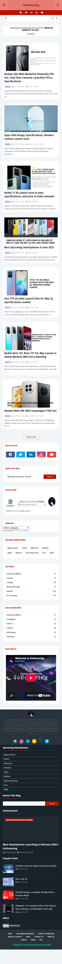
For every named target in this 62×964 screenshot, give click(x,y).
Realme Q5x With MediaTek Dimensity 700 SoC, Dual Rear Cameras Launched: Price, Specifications (29, 77)
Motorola (34, 548)
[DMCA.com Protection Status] (11, 927)
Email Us (51, 937)
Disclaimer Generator (25, 934)
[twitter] (26, 12)
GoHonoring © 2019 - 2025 (39, 945)
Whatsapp (31, 632)
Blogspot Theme (21, 945)
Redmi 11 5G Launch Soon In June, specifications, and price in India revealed (29, 194)
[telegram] (40, 740)
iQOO (52, 553)
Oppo (9, 553)
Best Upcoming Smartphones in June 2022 (29, 247)
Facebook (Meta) (31, 574)
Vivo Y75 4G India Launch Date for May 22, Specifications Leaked (28, 300)
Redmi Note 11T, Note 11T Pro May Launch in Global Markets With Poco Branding (30, 355)
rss (41, 940)
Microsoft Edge (31, 587)
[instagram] (31, 12)
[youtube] (41, 12)
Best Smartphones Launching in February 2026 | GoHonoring (31, 846)
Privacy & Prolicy (15, 937)
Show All (31, 34)
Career (24, 940)
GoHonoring (31, 5)
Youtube (31, 637)
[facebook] (20, 12)
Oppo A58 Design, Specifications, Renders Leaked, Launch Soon (29, 137)
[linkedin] (36, 12)
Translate (24, 530)
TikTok (31, 624)
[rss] (34, 741)
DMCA (28, 937)
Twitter (31, 628)
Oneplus (45, 548)
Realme (19, 553)
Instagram (31, 619)
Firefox (31, 578)
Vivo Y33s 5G (21, 879)
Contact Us (39, 937)
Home (10, 934)
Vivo (44, 553)
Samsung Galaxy (32, 553)
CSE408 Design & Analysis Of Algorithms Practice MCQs (34, 894)
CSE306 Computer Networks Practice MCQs (35, 866)
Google (31, 582)
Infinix (24, 548)
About (33, 940)
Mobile (7, 87)
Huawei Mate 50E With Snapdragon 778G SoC (30, 410)
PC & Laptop (31, 595)
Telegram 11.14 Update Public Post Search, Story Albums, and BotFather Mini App (35, 907)
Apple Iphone (12, 548)
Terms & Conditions (46, 934)
